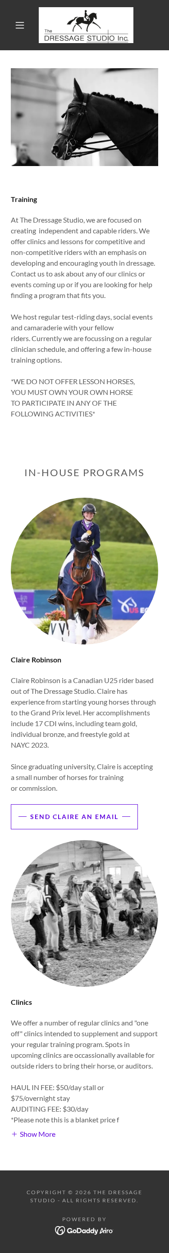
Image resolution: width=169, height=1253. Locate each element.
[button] (20, 25)
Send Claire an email (74, 816)
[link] (86, 25)
